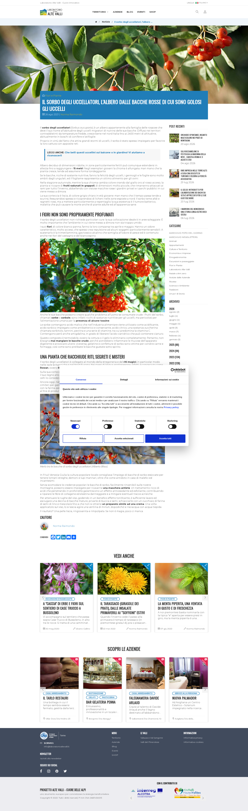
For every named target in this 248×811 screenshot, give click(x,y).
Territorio (99, 12)
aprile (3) (173, 327)
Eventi (141, 12)
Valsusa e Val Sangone (152, 738)
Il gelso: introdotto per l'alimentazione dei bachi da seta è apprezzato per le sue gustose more (193, 194)
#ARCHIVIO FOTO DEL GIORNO (185, 233)
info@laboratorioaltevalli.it (56, 746)
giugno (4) (174, 320)
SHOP (152, 12)
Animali (173, 241)
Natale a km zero (177, 273)
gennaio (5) (174, 339)
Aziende (117, 12)
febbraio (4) (175, 335)
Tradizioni (173, 289)
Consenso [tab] (81, 379)
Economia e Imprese (180, 253)
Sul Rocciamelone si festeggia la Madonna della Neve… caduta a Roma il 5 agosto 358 (193, 155)
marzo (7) (174, 331)
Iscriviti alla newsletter (50, 758)
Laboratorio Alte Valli (179, 269)
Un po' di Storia (177, 293)
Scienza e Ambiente (179, 285)
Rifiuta (83, 438)
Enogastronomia (177, 257)
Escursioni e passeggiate (181, 261)
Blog (130, 12)
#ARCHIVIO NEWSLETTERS (183, 237)
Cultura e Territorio (178, 249)
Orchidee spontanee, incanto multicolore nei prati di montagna (194, 137)
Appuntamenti (176, 245)
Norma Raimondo (71, 114)
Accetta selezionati (124, 438)
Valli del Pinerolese (150, 742)
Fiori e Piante (53, 95)
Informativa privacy (193, 738)
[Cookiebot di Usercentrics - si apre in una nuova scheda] (172, 370)
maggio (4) (174, 323)
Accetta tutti (165, 438)
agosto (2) (174, 312)
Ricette (172, 281)
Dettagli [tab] (124, 379)
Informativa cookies (193, 742)
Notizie (106, 22)
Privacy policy (171, 407)
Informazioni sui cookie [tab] (167, 379)
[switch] (108, 426)
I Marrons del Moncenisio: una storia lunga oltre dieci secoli (194, 211)
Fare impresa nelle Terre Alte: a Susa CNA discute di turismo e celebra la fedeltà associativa (194, 174)
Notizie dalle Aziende (179, 277)
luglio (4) (173, 316)
